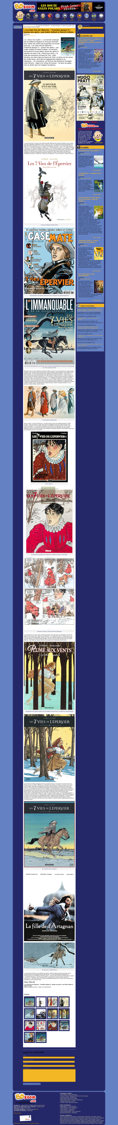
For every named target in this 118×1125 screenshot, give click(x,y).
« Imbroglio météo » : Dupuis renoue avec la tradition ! (88, 241)
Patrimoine (43, 19)
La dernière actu (87, 36)
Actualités (28, 19)
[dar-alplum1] (64, 1019)
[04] (41, 1030)
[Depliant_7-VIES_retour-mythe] (64, 1007)
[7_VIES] (52, 1007)
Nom (24, 1055)
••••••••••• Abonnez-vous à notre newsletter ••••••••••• (26, 1123)
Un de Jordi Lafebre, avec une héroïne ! (89, 199)
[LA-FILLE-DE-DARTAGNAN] (41, 1019)
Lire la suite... (97, 71)
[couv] (41, 1042)
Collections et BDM (94, 19)
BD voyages (72, 19)
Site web (25, 1064)
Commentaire (26, 1068)
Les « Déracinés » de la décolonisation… (86, 274)
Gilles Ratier (83, 204)
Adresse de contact (28, 1060)
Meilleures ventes (50, 19)
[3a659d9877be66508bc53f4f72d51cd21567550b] (41, 1007)
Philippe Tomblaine (31, 35)
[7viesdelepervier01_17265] (52, 1030)
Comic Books (79, 19)
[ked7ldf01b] (29, 1007)
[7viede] (29, 1019)
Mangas (87, 19)
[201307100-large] (29, 1042)
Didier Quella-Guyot (85, 154)
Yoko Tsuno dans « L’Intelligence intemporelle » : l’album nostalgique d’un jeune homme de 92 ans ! (90, 41)
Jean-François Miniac (85, 178)
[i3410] (64, 1030)
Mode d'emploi (17, 1113)
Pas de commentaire (17, 27)
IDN (37, 1109)
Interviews (101, 19)
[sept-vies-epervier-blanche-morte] (29, 1030)
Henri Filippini (83, 47)
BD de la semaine (35, 19)
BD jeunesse (64, 19)
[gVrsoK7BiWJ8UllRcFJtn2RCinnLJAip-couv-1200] (52, 1019)
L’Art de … (57, 19)
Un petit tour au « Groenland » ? (89, 150)
